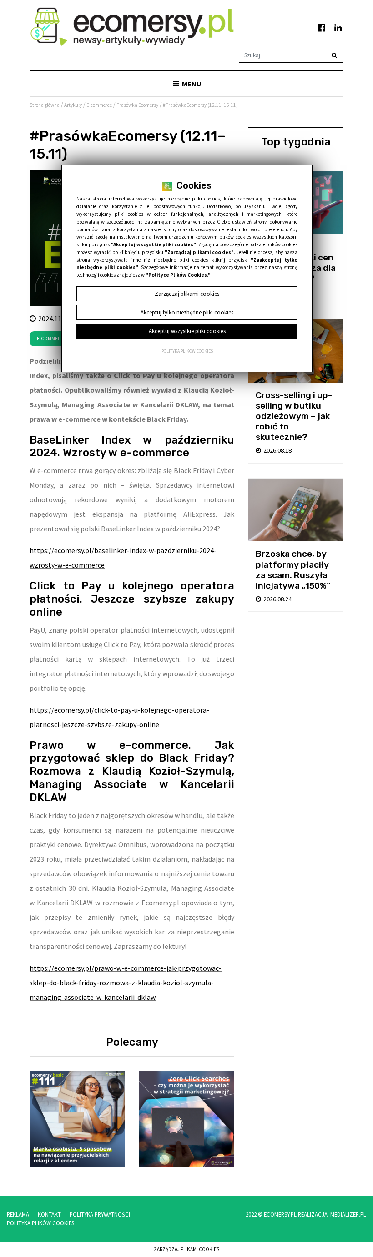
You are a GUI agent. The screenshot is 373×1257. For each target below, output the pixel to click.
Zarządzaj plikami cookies (186, 1249)
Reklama (18, 1214)
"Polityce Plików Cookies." (178, 275)
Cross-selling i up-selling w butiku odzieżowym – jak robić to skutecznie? (294, 416)
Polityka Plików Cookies (40, 1223)
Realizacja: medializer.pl (332, 1214)
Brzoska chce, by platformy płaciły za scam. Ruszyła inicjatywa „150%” (293, 569)
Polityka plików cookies (187, 351)
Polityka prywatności (100, 1214)
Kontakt (49, 1214)
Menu (191, 83)
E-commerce (51, 338)
